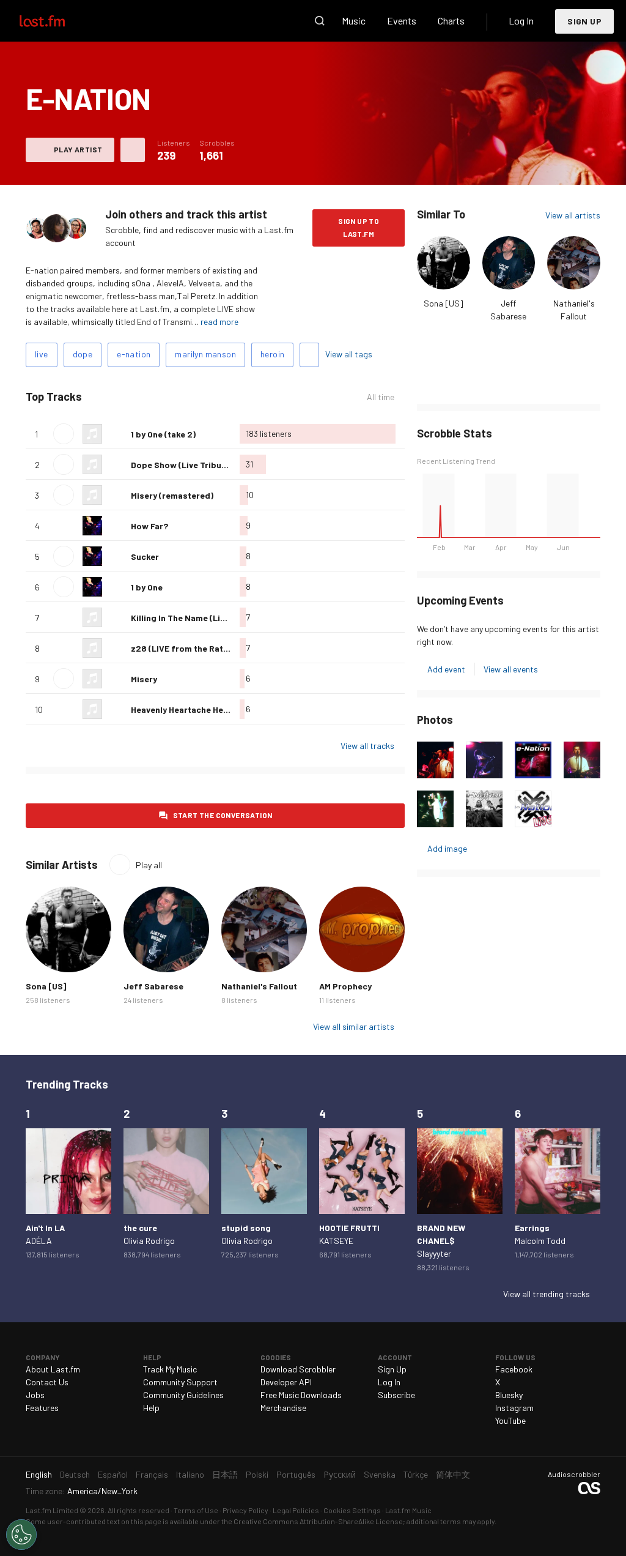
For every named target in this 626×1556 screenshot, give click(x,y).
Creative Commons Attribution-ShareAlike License (318, 1521)
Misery (144, 679)
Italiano (190, 1474)
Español (113, 1474)
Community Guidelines (183, 1395)
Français (152, 1474)
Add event (446, 669)
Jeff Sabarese (153, 986)
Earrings (532, 1228)
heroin (272, 354)
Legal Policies (296, 1510)
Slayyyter (434, 1253)
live (41, 354)
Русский (339, 1474)
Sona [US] (443, 303)
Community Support (180, 1382)
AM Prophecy (345, 986)
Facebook (513, 1369)
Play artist (78, 149)
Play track (63, 434)
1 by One (147, 587)
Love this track (117, 434)
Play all (133, 397)
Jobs (35, 1395)
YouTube (510, 1420)
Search (320, 21)
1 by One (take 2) (163, 434)
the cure (140, 1228)
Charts (451, 20)
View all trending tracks (546, 1294)
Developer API (286, 1382)
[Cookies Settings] (21, 1534)
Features (42, 1407)
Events (401, 20)
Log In (521, 20)
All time (380, 397)
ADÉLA (39, 1240)
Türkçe (415, 1474)
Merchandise (283, 1407)
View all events (511, 669)
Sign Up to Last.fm (358, 227)
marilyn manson (205, 354)
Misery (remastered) (172, 495)
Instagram (514, 1407)
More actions (132, 150)
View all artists (572, 215)
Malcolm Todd (540, 1240)
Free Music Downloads (301, 1395)
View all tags (348, 354)
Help (151, 1407)
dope (83, 354)
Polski (257, 1474)
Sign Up (584, 21)
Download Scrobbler (298, 1369)
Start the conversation (223, 815)
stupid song (246, 1228)
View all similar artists (353, 1026)
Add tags (309, 355)
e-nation (133, 354)
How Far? (149, 526)
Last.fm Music (408, 1510)
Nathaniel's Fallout (259, 986)
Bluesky (509, 1395)
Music (354, 20)
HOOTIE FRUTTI (349, 1228)
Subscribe (396, 1395)
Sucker (145, 556)
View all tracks (367, 745)
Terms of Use (196, 1510)
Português (295, 1474)
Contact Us (47, 1382)
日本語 (225, 1474)
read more (219, 321)
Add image (447, 848)
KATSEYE (336, 1240)
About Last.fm (53, 1369)
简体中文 (453, 1474)
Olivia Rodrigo (149, 1240)
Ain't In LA (45, 1228)
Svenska (380, 1474)
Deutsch (75, 1474)
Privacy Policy (245, 1510)
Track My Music (170, 1369)
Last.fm (56, 20)
